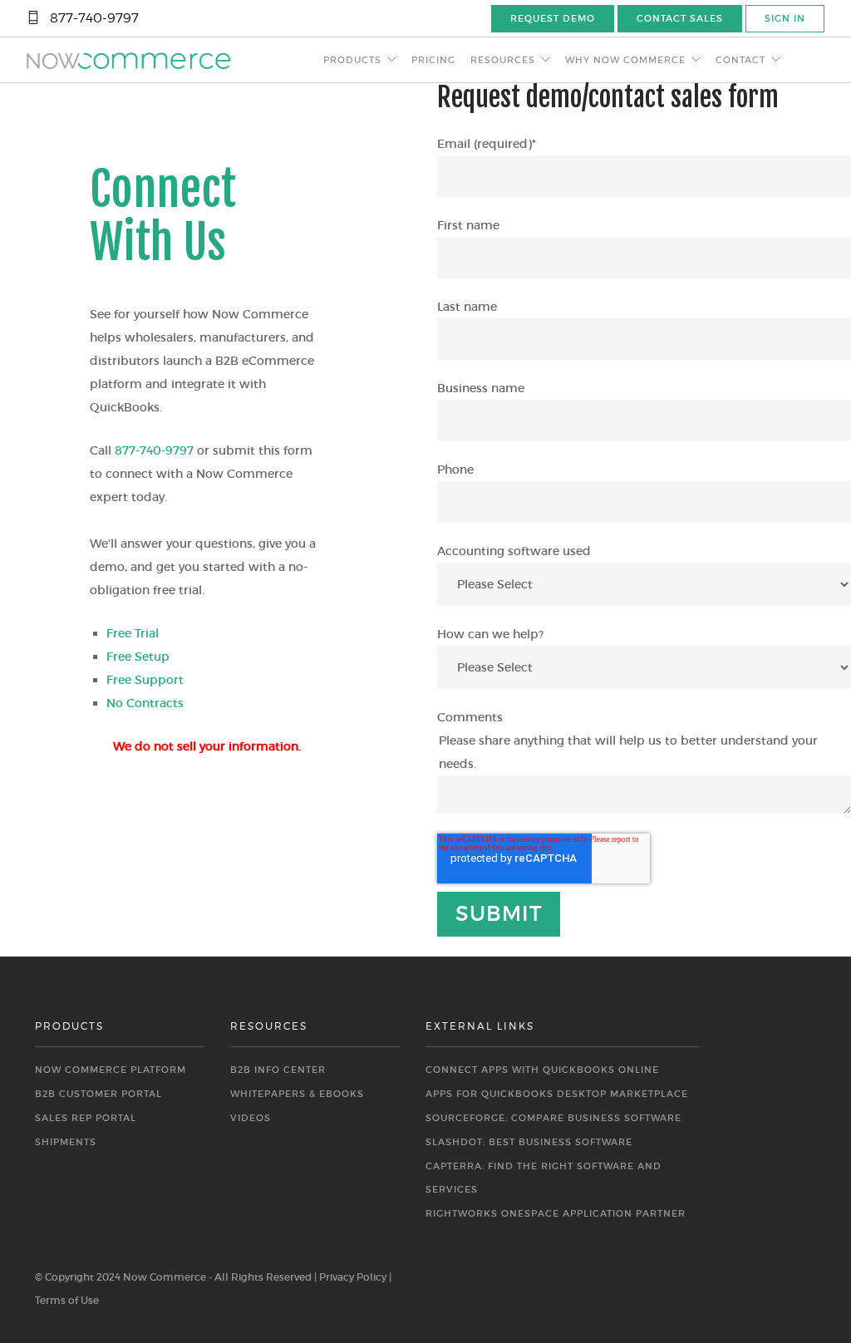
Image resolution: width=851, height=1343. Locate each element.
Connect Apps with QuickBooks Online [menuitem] (542, 1069)
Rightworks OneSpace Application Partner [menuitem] (556, 1213)
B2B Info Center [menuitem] (278, 1069)
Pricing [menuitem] (433, 60)
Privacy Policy (352, 1277)
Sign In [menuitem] (785, 18)
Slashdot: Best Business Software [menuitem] (529, 1142)
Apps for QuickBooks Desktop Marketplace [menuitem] (557, 1093)
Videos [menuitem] (250, 1118)
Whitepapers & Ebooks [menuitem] (297, 1093)
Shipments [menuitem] (65, 1142)
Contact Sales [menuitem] (680, 18)
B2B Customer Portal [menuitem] (98, 1093)
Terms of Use (67, 1300)
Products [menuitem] (352, 60)
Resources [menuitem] (502, 60)
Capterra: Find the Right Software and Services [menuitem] (544, 1177)
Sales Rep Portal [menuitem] (85, 1118)
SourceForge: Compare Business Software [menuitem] (553, 1118)
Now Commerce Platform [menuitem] (110, 1069)
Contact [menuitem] (740, 60)
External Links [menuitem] (480, 1026)
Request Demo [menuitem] (552, 18)
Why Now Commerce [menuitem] (625, 60)
